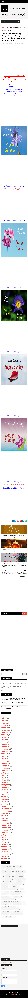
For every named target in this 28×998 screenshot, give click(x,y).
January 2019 (4, 846)
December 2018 (5, 848)
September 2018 (5, 853)
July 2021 (3, 794)
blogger (24, 613)
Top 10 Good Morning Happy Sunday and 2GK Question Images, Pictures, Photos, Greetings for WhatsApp (13, 565)
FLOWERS (16, 896)
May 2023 (4, 758)
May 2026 (4, 722)
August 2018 (4, 854)
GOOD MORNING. (11, 869)
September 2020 (6, 811)
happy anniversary (20, 879)
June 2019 (4, 837)
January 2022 (5, 784)
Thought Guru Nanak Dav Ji (8, 889)
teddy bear (5, 896)
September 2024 (6, 732)
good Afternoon (6, 871)
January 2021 (4, 805)
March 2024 (4, 741)
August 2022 (4, 772)
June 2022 (4, 775)
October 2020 (5, 810)
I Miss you (4, 884)
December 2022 (5, 765)
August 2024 (5, 734)
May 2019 (3, 839)
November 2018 (5, 849)
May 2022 (4, 777)
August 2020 (4, 813)
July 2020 (4, 815)
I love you (19, 874)
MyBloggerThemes (14, 996)
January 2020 (5, 825)
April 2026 (4, 723)
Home (2, 27)
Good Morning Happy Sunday (12, 27)
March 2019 (4, 842)
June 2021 (4, 796)
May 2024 (4, 739)
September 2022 (6, 770)
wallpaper (8, 881)
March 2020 (4, 822)
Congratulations (16, 884)
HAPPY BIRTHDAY (20, 871)
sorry (22, 889)
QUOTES (19, 866)
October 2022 (5, 768)
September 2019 (5, 832)
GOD (7, 891)
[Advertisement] (14, 59)
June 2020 (4, 817)
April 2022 (4, 779)
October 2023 (5, 749)
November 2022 (5, 767)
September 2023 (6, 751)
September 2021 (5, 791)
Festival (8, 879)
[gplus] (18, 992)
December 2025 (5, 729)
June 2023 (4, 756)
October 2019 (5, 830)
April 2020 (4, 820)
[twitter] (26, 1)
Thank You (4, 886)
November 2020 (5, 808)
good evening (19, 876)
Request (13, 906)
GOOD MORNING (6, 866)
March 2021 (4, 801)
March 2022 (4, 780)
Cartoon (19, 881)
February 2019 (5, 844)
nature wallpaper (15, 894)
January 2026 (5, 727)
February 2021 (5, 803)
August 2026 (4, 717)
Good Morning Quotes (7, 899)
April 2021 (4, 799)
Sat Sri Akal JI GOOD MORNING (9, 909)
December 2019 (5, 827)
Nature (4, 906)
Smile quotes (5, 911)
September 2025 (6, 730)
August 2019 (4, 834)
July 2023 (3, 755)
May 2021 (3, 798)
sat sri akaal (8, 916)
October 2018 (5, 851)
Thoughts (9, 874)
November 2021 (5, 787)
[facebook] (9, 992)
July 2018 (3, 856)
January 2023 (5, 763)
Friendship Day (17, 904)
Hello (14, 886)
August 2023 (4, 753)
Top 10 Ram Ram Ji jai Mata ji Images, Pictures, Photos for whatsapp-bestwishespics (13, 699)
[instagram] (15, 992)
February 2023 (5, 761)
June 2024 (4, 737)
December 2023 (5, 746)
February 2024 (5, 742)
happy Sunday (17, 891)
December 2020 (5, 806)
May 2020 (4, 818)
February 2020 (5, 823)
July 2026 (4, 718)
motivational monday (17, 914)
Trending (16, 911)
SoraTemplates (13, 994)
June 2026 (4, 720)
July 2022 (3, 773)
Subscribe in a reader (6, 962)
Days (3, 894)
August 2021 (4, 792)
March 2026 (4, 725)
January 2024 (5, 744)
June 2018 (4, 858)
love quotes (5, 904)
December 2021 (5, 786)
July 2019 (3, 836)
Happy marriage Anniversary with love (11, 901)
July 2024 (4, 736)
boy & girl (4, 914)
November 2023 (5, 748)
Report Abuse (5, 921)
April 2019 (4, 841)
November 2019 (5, 829)
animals (8, 876)
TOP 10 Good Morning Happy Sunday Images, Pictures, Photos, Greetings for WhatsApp (13, 536)
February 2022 (5, 782)
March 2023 (4, 760)
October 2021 (5, 789)
